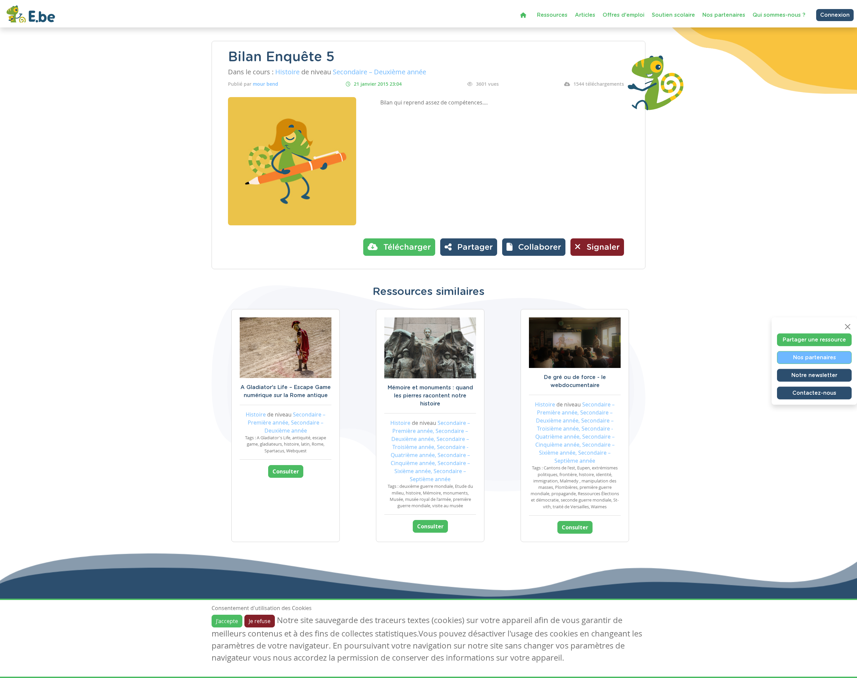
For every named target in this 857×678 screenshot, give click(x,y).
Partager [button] (474, 247)
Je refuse (259, 621)
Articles (585, 15)
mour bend (265, 84)
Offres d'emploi (623, 15)
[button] (533, 247)
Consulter (285, 471)
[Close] (848, 326)
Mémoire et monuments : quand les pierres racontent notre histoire (430, 395)
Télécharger (406, 247)
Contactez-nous (814, 392)
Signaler (602, 247)
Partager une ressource (814, 339)
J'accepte (227, 621)
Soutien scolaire (673, 15)
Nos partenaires (723, 15)
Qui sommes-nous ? (779, 15)
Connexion (835, 15)
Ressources (552, 15)
